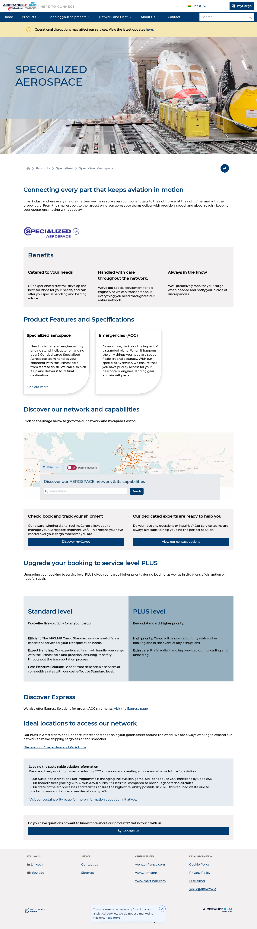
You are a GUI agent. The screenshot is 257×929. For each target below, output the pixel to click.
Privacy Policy (199, 873)
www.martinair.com (150, 881)
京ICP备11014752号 (202, 889)
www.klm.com (146, 873)
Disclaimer (197, 881)
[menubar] (92, 17)
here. (150, 29)
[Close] (162, 908)
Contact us (89, 864)
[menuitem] (8, 17)
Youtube (38, 873)
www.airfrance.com (150, 864)
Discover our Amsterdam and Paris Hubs (55, 747)
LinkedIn (37, 864)
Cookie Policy (199, 864)
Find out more (38, 387)
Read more (113, 917)
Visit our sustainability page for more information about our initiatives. (83, 799)
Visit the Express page (131, 708)
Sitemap (87, 873)
